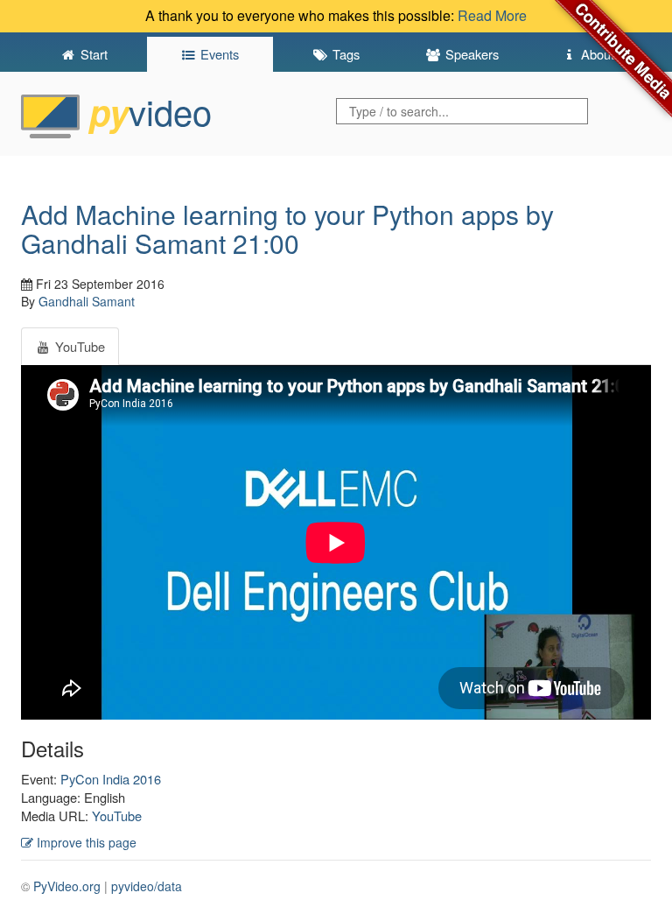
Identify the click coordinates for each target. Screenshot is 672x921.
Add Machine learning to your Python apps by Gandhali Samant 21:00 (287, 228)
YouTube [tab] (78, 346)
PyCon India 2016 (110, 779)
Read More (492, 15)
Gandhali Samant (86, 301)
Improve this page (84, 842)
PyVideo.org (67, 886)
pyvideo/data (146, 886)
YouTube (117, 815)
